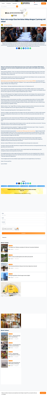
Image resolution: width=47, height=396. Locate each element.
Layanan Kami (14, 3)
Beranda (3, 3)
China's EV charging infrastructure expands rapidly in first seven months (22, 0)
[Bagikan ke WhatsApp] (30, 48)
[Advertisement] (23, 58)
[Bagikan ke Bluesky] (26, 48)
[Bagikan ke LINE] (21, 48)
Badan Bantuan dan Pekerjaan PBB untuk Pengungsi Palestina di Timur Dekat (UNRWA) (18, 80)
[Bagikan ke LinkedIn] (23, 48)
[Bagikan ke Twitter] (19, 48)
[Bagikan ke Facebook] (17, 48)
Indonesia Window (8, 24)
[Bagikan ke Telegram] (28, 48)
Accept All (43, 392)
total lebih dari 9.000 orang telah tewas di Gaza (25, 130)
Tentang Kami (8, 3)
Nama (3, 213)
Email (3, 217)
